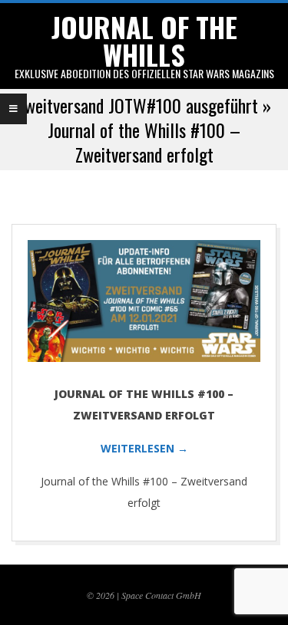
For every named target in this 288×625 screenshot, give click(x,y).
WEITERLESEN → (144, 448)
